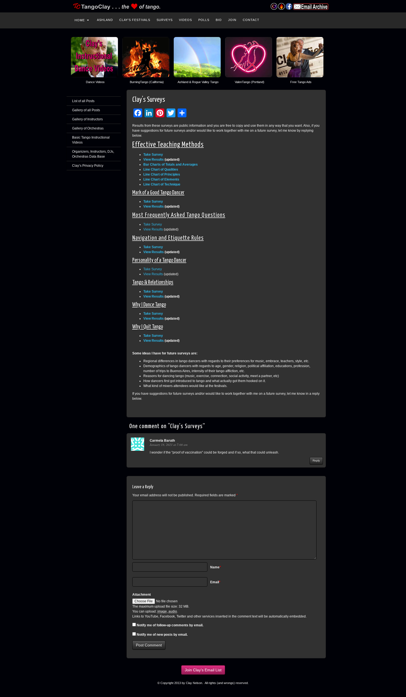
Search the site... (330, 19)
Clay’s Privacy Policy (87, 166)
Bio (219, 20)
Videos (185, 20)
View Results (153, 159)
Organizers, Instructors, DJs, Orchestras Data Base (93, 154)
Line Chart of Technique (161, 184)
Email (215, 582)
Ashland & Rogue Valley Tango (198, 82)
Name (215, 567)
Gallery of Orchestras (88, 128)
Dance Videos (95, 82)
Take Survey (152, 224)
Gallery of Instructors (87, 119)
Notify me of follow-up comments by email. (170, 625)
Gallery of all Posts (86, 110)
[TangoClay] (203, 6)
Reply (316, 460)
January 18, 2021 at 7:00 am (169, 444)
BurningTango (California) (147, 82)
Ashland (105, 20)
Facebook (288, 6)
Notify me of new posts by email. (162, 635)
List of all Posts (83, 101)
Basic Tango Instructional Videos (91, 140)
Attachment (141, 595)
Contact (251, 20)
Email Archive (310, 6)
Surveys (165, 20)
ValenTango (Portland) (249, 82)
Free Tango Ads (301, 82)
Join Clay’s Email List (203, 670)
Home (80, 20)
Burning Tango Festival (281, 6)
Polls (203, 20)
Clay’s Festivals (134, 20)
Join (232, 20)
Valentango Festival (273, 6)
